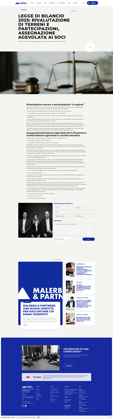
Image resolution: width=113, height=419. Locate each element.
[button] (31, 3)
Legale (51, 397)
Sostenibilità (38, 394)
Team (37, 390)
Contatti (37, 399)
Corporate (27, 301)
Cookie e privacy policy (26, 401)
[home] (21, 3)
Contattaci (68, 365)
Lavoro (51, 394)
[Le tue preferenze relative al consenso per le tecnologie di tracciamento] (110, 416)
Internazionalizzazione (54, 395)
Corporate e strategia (54, 390)
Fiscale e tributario (53, 389)
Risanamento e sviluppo (54, 392)
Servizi (37, 392)
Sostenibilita (52, 401)
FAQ (22, 399)
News (37, 397)
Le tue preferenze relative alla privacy (26, 417)
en (83, 3)
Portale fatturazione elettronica (27, 403)
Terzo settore (52, 399)
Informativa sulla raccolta (8, 417)
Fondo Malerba (39, 395)
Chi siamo (38, 389)
